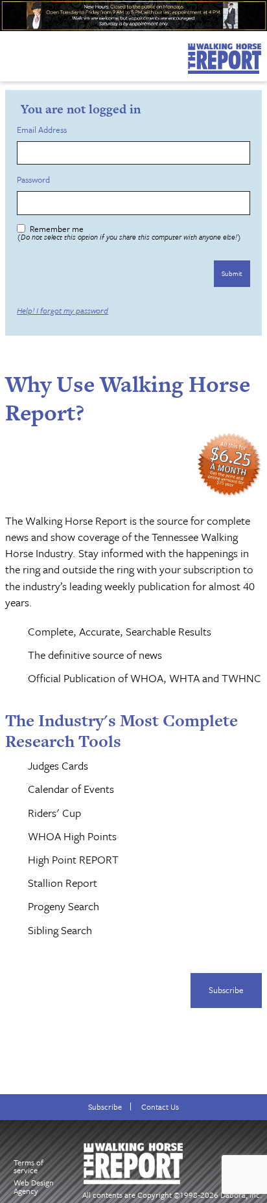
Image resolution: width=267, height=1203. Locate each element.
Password (35, 180)
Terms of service (28, 1166)
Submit (232, 273)
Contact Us (160, 1107)
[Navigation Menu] (8, 53)
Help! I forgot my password (62, 310)
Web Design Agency (34, 1186)
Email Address (44, 130)
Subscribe (226, 989)
